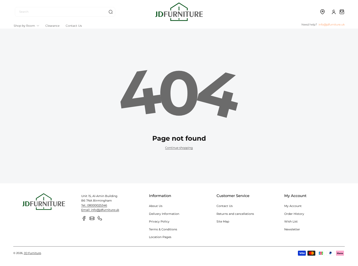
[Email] (92, 218)
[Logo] (179, 11)
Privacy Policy (159, 221)
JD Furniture (32, 253)
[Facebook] (84, 218)
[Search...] (110, 11)
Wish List (291, 221)
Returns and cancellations (235, 214)
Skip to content (6, 31)
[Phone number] (99, 218)
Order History (294, 214)
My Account (293, 206)
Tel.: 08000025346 (94, 205)
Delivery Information (164, 214)
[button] (322, 11)
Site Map (222, 221)
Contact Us (224, 206)
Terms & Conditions (163, 229)
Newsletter (292, 229)
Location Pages (160, 237)
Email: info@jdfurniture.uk (100, 210)
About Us (155, 206)
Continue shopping (179, 148)
